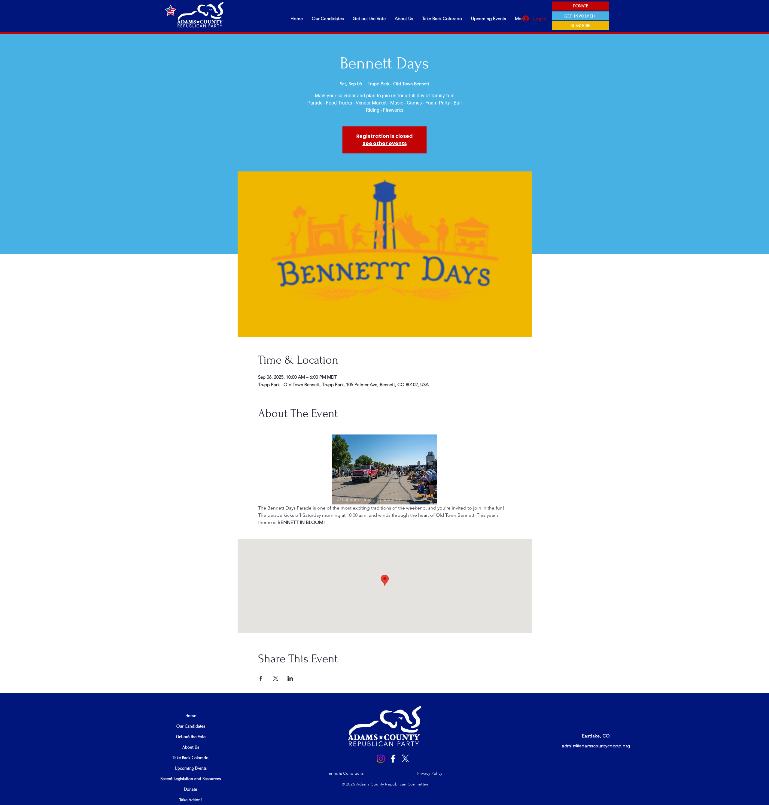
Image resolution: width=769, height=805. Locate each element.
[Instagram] (380, 758)
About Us (190, 747)
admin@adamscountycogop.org (596, 746)
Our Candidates (190, 726)
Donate (190, 789)
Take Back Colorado (190, 757)
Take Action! (190, 799)
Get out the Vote (190, 736)
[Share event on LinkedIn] (290, 678)
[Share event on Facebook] (261, 678)
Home (190, 715)
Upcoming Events (191, 768)
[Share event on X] (275, 678)
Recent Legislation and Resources (190, 778)
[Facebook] (393, 758)
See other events (385, 143)
